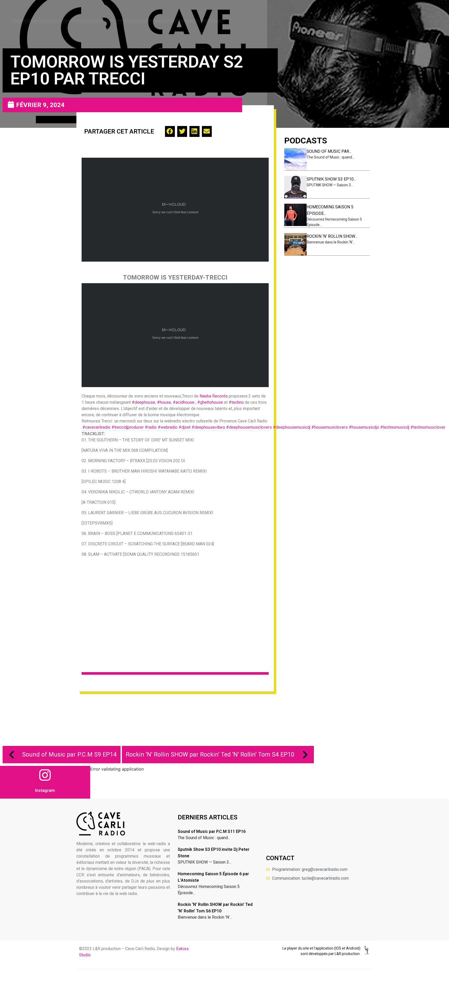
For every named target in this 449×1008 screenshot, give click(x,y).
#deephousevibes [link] (208, 427)
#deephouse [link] (143, 402)
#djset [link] (184, 427)
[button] (170, 131)
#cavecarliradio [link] (96, 427)
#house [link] (164, 402)
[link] (214, 396)
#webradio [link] (167, 427)
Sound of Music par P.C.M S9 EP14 (69, 754)
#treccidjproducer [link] (127, 427)
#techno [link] (236, 402)
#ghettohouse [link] (210, 402)
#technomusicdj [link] (394, 427)
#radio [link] (151, 427)
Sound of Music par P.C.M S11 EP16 (212, 831)
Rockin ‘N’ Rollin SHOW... (332, 236)
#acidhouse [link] (183, 402)
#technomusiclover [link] (427, 427)
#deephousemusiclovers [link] (249, 427)
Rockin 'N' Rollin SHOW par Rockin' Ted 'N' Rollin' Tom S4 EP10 (210, 754)
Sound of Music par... (329, 151)
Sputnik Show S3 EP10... (331, 179)
